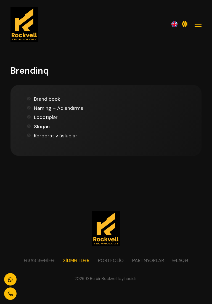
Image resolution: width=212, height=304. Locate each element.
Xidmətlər (76, 260)
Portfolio (111, 260)
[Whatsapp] (10, 279)
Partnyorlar (148, 260)
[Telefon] (10, 293)
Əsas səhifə (39, 260)
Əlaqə (180, 260)
